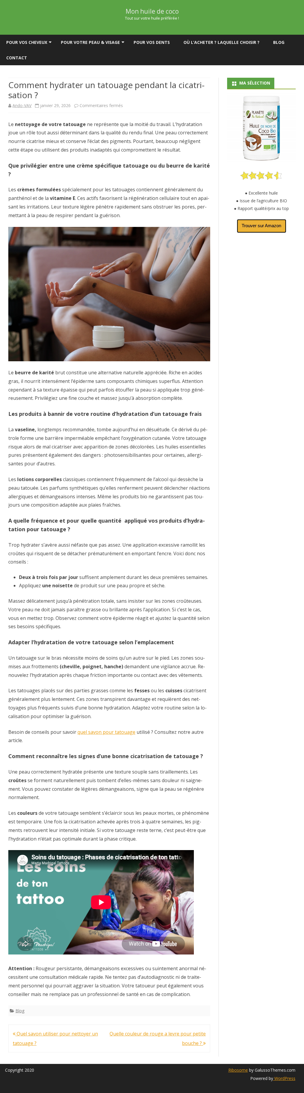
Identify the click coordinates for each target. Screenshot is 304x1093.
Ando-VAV (21, 105)
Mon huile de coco (152, 11)
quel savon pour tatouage (106, 732)
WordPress (284, 1078)
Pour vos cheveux (26, 42)
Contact (16, 58)
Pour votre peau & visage (90, 42)
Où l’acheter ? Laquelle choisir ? (221, 42)
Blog (278, 42)
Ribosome (238, 1070)
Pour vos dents (152, 42)
